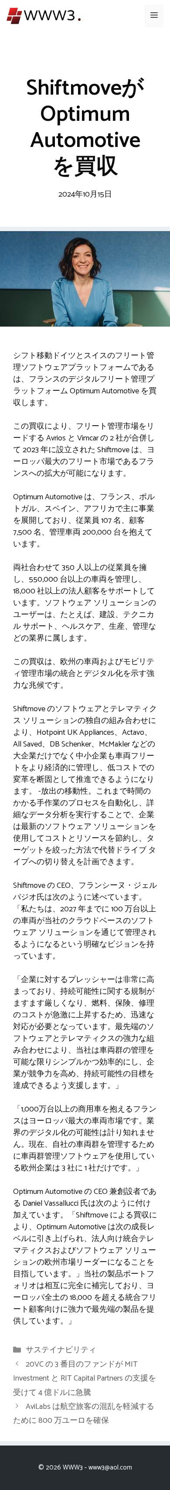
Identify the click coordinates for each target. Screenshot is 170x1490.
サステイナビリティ (61, 1350)
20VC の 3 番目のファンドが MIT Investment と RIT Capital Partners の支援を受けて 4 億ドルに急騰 (84, 1378)
